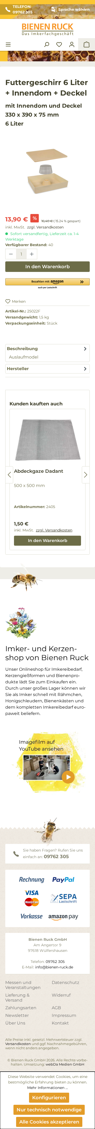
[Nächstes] (86, 474)
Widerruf (61, 995)
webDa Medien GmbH (65, 1064)
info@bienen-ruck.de (54, 967)
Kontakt (60, 1023)
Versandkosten (18, 1044)
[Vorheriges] (9, 474)
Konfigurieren (49, 1098)
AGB (56, 1007)
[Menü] (8, 44)
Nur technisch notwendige (49, 1110)
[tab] (47, 353)
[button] (47, 283)
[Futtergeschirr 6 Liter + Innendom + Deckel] (47, 169)
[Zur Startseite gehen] (47, 29)
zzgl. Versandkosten (45, 227)
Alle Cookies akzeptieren (49, 1122)
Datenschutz (65, 982)
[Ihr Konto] (71, 44)
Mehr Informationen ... (47, 1087)
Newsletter (17, 1015)
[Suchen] (46, 44)
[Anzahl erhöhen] (31, 254)
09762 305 (56, 856)
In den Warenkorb (47, 267)
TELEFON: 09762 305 (22, 9)
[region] (47, 175)
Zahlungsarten (20, 1007)
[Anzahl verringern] (10, 254)
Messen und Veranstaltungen (23, 985)
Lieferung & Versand (17, 998)
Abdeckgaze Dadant (38, 471)
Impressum (64, 1015)
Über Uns (15, 1023)
